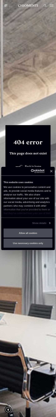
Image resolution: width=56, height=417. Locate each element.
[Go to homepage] (28, 5)
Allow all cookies (28, 233)
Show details (39, 223)
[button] (8, 409)
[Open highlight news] (6, 5)
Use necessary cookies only (28, 243)
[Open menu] (52, 5)
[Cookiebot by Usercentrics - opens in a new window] (32, 171)
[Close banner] (51, 171)
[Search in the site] (45, 5)
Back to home (33, 166)
